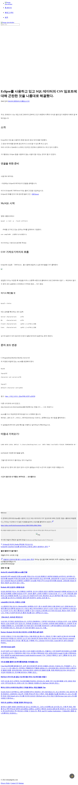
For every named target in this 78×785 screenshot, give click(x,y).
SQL (18, 101)
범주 (6, 17)
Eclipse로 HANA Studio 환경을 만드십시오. (17, 544)
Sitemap (21, 783)
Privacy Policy (5, 783)
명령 (15, 101)
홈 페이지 (8, 8)
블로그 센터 (9, 12)
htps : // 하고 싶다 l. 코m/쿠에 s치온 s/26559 (20, 396)
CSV (28, 101)
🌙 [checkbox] (72, 776)
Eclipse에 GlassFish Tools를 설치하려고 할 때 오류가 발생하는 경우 (24, 547)
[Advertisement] (9, 56)
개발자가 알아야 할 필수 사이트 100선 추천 (18, 559)
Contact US (14, 783)
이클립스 (23, 101)
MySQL (11, 101)
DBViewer (35, 194)
